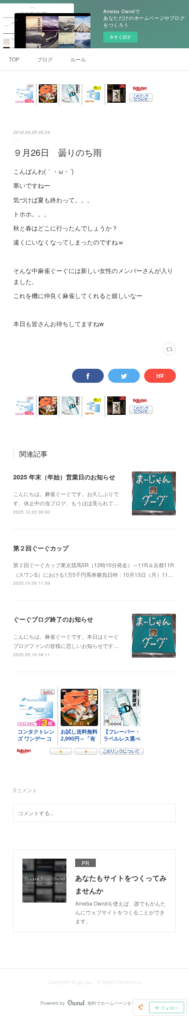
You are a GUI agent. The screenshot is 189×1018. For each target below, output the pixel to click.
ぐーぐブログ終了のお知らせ (53, 619)
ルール (78, 59)
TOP (14, 59)
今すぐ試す (120, 37)
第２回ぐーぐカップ (41, 547)
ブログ (45, 59)
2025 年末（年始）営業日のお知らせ (64, 476)
